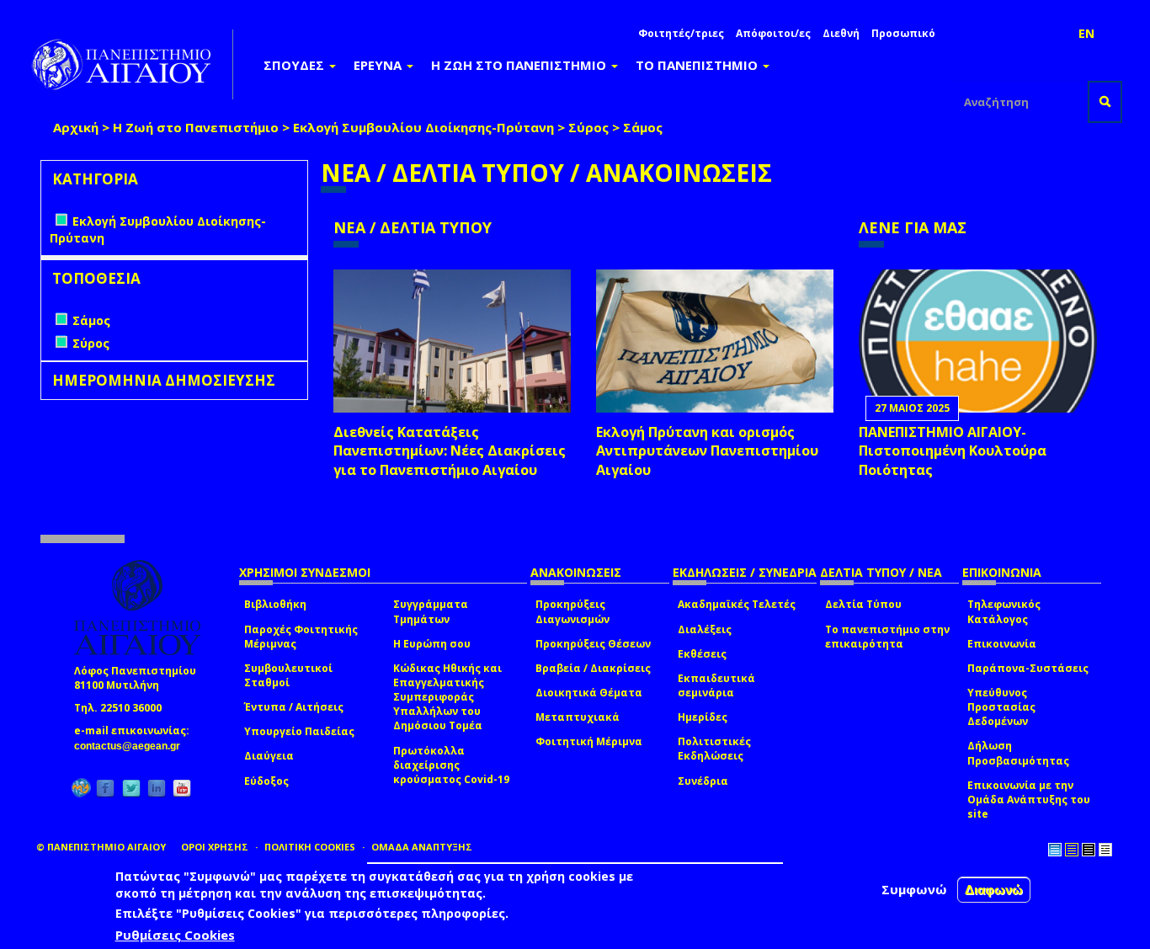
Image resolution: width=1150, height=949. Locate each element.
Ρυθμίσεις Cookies (175, 934)
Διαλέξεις (705, 629)
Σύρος (588, 127)
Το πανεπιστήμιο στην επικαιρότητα (887, 636)
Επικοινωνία (1001, 644)
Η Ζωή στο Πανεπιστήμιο (196, 127)
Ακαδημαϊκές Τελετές (737, 604)
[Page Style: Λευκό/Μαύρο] (1088, 849)
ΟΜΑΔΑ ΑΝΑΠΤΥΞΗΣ (421, 846)
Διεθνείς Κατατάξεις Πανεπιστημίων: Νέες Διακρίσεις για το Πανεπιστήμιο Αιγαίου (449, 451)
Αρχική (75, 127)
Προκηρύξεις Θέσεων (593, 644)
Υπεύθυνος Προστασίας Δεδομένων (1001, 706)
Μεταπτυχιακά (577, 717)
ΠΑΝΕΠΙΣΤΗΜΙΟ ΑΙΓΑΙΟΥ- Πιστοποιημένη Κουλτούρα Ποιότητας (952, 451)
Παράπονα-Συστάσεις (1028, 668)
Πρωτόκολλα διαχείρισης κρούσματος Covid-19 (451, 765)
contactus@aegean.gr (132, 746)
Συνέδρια (703, 781)
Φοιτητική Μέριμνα (588, 741)
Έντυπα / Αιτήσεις (293, 707)
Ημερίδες (702, 717)
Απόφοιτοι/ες (773, 33)
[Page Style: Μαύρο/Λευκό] (1105, 849)
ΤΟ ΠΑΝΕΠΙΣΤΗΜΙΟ (698, 64)
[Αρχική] (130, 64)
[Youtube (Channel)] (182, 788)
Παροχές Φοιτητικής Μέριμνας (301, 636)
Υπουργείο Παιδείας (299, 731)
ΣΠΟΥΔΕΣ (295, 64)
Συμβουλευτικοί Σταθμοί (288, 675)
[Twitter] (131, 788)
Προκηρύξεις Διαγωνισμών (572, 611)
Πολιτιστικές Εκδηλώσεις (714, 748)
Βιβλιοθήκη (275, 604)
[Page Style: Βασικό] (1055, 849)
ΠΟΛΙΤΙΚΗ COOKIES (309, 846)
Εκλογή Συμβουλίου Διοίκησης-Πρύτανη (423, 127)
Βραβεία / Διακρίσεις (593, 668)
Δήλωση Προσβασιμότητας (1018, 752)
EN (1086, 33)
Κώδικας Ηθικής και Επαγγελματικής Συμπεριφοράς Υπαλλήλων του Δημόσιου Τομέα (447, 697)
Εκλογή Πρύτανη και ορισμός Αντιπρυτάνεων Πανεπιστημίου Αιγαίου (707, 451)
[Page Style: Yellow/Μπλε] (1071, 849)
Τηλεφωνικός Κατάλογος (1004, 611)
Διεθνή (841, 33)
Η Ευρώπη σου (432, 644)
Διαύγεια (269, 756)
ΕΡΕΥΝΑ (379, 64)
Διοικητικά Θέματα (588, 692)
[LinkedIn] (156, 788)
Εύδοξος (266, 781)
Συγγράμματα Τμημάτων (430, 611)
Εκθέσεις (702, 654)
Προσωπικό (903, 33)
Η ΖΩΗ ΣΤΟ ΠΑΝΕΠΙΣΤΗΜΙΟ (520, 64)
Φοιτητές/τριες (681, 33)
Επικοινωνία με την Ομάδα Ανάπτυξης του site (1028, 799)
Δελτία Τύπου (863, 604)
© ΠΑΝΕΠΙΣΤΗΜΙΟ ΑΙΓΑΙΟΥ (101, 846)
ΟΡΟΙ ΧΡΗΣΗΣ (214, 846)
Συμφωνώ (914, 889)
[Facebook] (105, 788)
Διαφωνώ (994, 889)
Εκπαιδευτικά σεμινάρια (716, 685)
